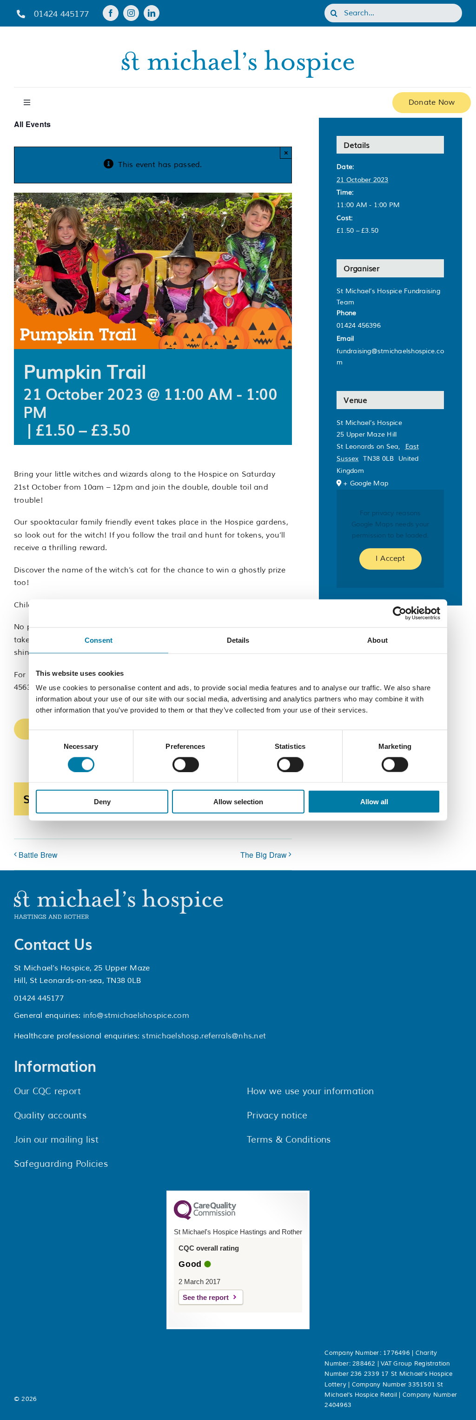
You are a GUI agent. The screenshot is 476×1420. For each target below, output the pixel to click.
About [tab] (377, 640)
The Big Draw (263, 854)
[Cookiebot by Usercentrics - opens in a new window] (399, 613)
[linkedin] (151, 13)
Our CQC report (47, 1091)
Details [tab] (238, 640)
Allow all (374, 802)
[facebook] (111, 13)
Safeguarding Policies (61, 1164)
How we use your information (310, 1091)
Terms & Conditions (289, 1139)
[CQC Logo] (205, 1217)
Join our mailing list (56, 1139)
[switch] (185, 764)
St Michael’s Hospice (369, 423)
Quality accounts (50, 1115)
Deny (102, 802)
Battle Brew (38, 854)
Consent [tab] (98, 640)
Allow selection (238, 802)
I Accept (390, 558)
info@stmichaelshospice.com (136, 1015)
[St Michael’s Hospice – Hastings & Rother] (118, 892)
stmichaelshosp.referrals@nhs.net (204, 1036)
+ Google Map (365, 483)
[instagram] (131, 13)
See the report (206, 1297)
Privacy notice (277, 1115)
